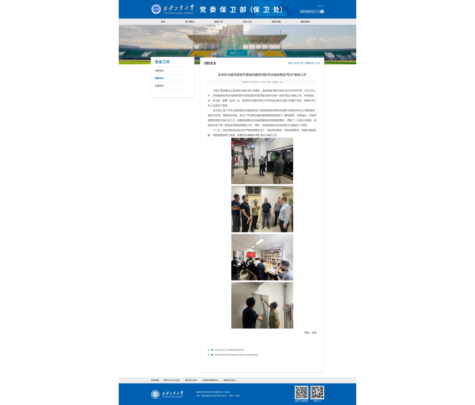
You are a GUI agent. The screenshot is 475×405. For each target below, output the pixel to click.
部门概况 (189, 21)
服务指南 (305, 21)
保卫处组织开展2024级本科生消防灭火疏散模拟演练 (233, 355)
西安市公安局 (191, 380)
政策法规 (276, 21)
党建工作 (218, 21)
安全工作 (247, 21)
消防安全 (159, 78)
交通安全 (159, 86)
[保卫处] (224, 9)
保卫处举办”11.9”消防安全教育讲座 (226, 350)
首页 (163, 21)
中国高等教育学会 (210, 380)
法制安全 (159, 70)
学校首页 (320, 6)
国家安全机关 (230, 380)
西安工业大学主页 (172, 380)
